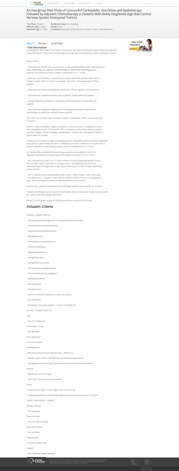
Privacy (147, 464)
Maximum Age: (33, 29)
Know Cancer (36, 3)
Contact (134, 464)
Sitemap (147, 460)
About (30, 43)
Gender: (54, 26)
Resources (84, 3)
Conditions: (55, 29)
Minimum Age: (33, 26)
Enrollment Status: (59, 24)
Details (42, 43)
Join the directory (140, 45)
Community (53, 3)
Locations (57, 43)
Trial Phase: (32, 24)
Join (140, 3)
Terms (147, 462)
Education (69, 3)
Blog (132, 462)
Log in (149, 3)
